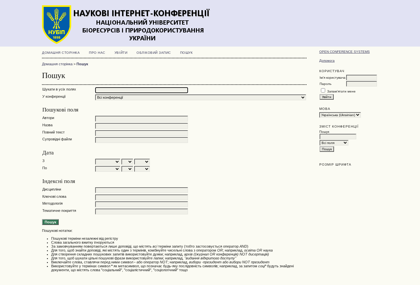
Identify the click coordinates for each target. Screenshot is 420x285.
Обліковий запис (153, 52)
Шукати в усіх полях (59, 89)
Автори (48, 118)
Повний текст (53, 132)
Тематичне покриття (59, 211)
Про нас (97, 52)
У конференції (54, 96)
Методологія (52, 203)
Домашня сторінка (61, 52)
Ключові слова (54, 196)
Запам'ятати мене (341, 91)
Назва (47, 125)
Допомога (327, 60)
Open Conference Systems (344, 51)
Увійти (121, 52)
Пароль (325, 84)
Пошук (186, 52)
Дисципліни (51, 189)
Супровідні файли (57, 139)
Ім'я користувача (333, 77)
